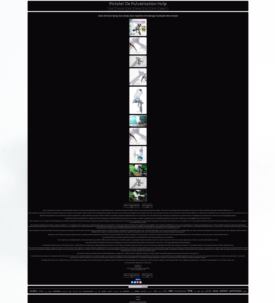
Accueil (138, 297)
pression (50, 291)
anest (195, 291)
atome (137, 291)
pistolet (132, 291)
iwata (41, 291)
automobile (150, 291)
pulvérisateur (115, 291)
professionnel (88, 291)
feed (198, 291)
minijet (160, 291)
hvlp (190, 290)
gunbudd (143, 291)
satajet (244, 291)
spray (215, 290)
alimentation (180, 291)
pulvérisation (235, 290)
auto (155, 291)
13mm (164, 291)
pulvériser (126, 291)
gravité (208, 291)
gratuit (104, 291)
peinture (224, 290)
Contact (138, 299)
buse (80, 291)
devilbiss (33, 291)
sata (170, 291)
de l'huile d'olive (65, 291)
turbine (46, 291)
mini (202, 291)
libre (99, 291)
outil (121, 291)
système (109, 291)
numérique (57, 291)
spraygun (75, 291)
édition (96, 291)
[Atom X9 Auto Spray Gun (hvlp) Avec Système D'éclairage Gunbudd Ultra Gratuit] (138, 27)
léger (70, 291)
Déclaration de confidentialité (138, 302)
